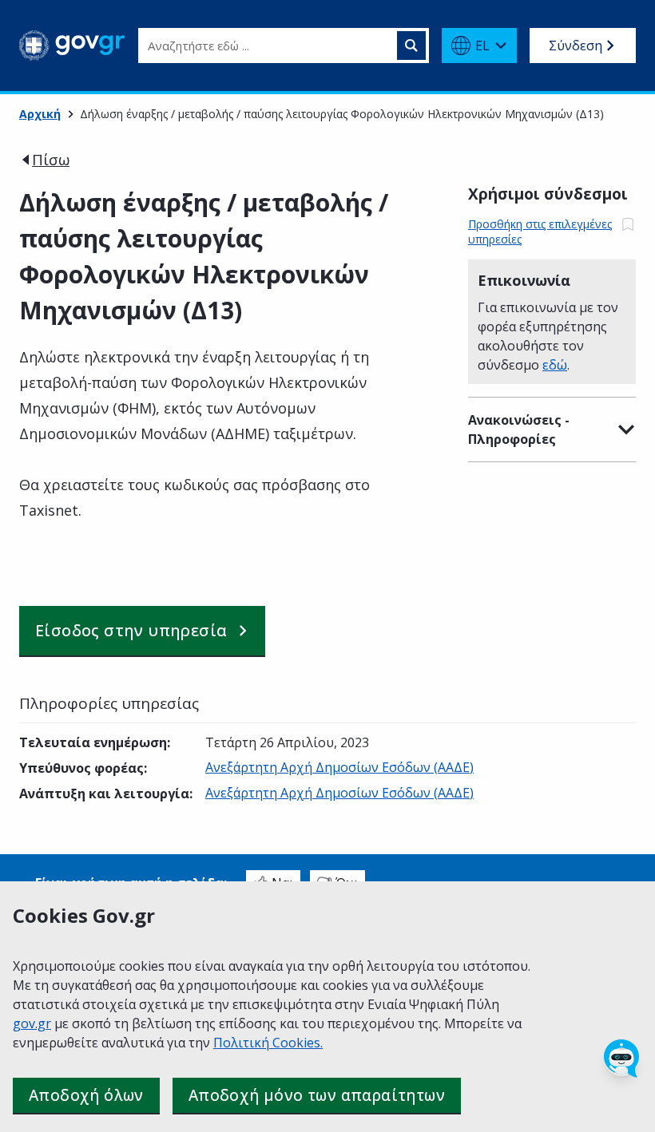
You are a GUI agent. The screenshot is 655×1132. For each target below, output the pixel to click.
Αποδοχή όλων (86, 1095)
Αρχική (40, 113)
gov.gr (32, 1023)
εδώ (554, 365)
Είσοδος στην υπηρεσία (131, 630)
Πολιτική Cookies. (268, 1042)
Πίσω (50, 159)
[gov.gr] (72, 45)
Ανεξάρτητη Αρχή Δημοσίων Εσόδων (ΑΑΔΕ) (339, 767)
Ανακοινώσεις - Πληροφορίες (519, 429)
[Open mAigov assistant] (621, 1058)
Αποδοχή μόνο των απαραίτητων (317, 1095)
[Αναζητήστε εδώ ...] (411, 45)
